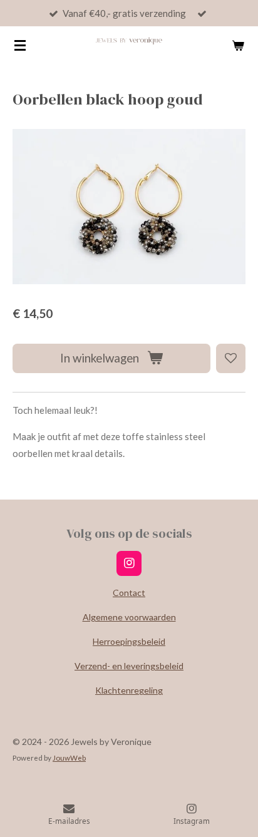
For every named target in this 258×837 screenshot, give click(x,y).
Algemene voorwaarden (129, 617)
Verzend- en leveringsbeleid (129, 665)
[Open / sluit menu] (20, 45)
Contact (129, 592)
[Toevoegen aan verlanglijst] (230, 358)
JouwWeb (69, 757)
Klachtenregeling (129, 690)
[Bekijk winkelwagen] (238, 45)
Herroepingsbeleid (129, 641)
